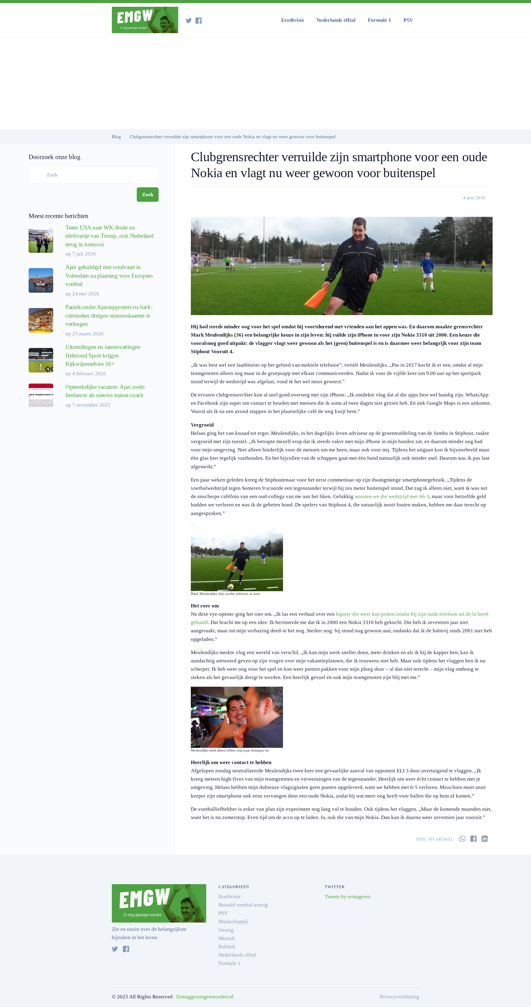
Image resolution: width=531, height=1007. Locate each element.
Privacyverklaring (399, 997)
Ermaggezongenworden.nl (205, 997)
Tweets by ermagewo (347, 897)
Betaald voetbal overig (243, 905)
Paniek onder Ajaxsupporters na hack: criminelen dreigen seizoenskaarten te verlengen (108, 315)
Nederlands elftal (336, 20)
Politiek (226, 947)
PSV (408, 20)
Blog (116, 136)
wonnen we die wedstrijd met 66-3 (392, 496)
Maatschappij (233, 921)
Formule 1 (379, 20)
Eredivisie (292, 20)
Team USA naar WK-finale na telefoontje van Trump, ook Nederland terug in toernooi (109, 236)
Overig (226, 930)
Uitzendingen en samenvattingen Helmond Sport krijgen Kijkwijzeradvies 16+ (102, 355)
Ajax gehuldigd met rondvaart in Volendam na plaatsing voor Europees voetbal (109, 275)
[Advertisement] (265, 83)
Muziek (226, 938)
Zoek (147, 194)
